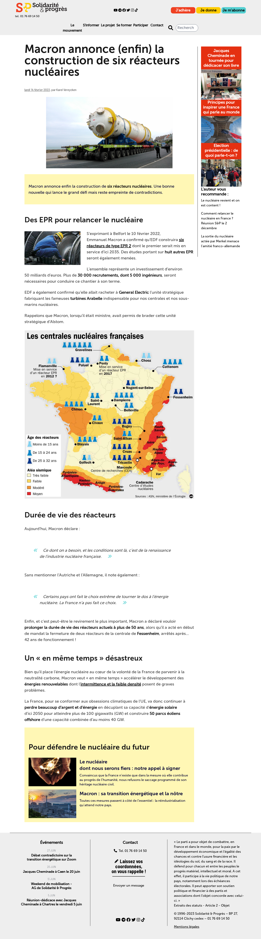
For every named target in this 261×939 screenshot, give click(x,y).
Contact (156, 25)
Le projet (108, 25)
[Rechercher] (171, 28)
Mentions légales (186, 927)
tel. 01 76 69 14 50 (27, 16)
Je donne (208, 10)
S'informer (91, 25)
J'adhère (183, 10)
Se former (124, 25)
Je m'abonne (234, 10)
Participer (140, 25)
